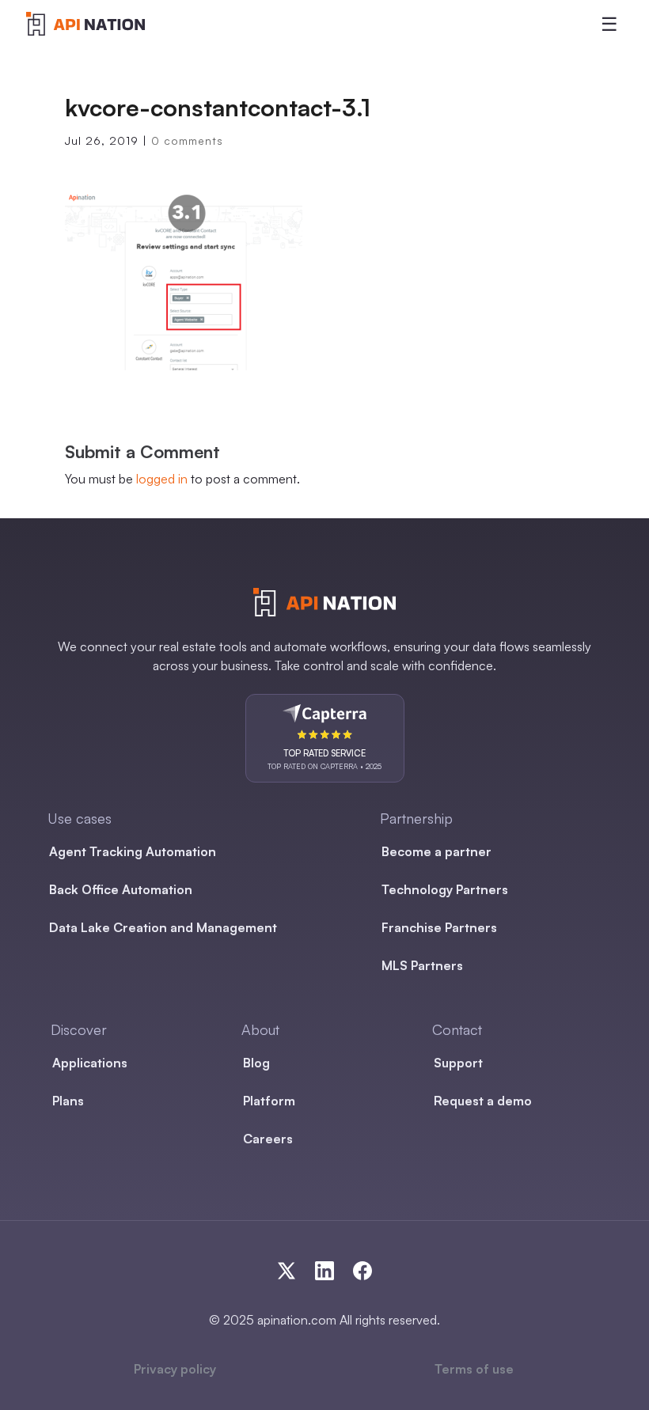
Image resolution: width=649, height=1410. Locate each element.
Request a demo (483, 1101)
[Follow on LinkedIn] (334, 1270)
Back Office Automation (120, 889)
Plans (68, 1101)
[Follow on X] (296, 1270)
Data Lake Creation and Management (163, 927)
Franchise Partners (439, 927)
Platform (269, 1101)
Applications (89, 1063)
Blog (256, 1063)
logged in (162, 479)
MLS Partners (422, 965)
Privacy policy (175, 1369)
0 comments (187, 140)
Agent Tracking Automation (132, 851)
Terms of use (474, 1369)
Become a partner (436, 851)
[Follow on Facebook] (362, 1270)
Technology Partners (444, 889)
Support (458, 1063)
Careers (268, 1139)
